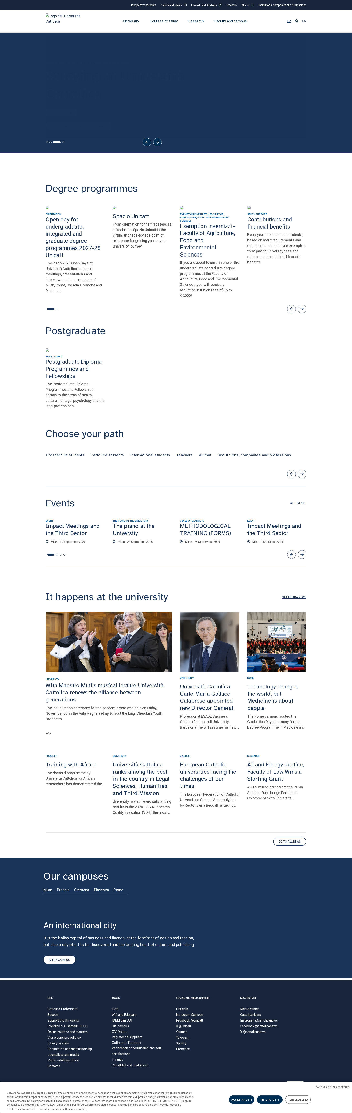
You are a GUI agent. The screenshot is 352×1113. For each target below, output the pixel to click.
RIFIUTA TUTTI (270, 1099)
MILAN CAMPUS (59, 959)
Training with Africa (71, 764)
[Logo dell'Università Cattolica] (65, 21)
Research (196, 21)
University (131, 21)
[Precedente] (147, 142)
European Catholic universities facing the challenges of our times (208, 775)
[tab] (47, 142)
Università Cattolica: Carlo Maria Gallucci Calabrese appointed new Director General (206, 697)
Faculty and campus (230, 21)
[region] (176, 1097)
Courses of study (164, 21)
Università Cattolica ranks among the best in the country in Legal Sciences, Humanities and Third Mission (141, 779)
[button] (289, 21)
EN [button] (304, 21)
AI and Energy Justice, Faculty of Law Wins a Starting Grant (275, 771)
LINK (50, 997)
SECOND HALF (248, 997)
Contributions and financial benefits (79, 119)
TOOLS (116, 997)
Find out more (61, 106)
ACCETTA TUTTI (241, 1099)
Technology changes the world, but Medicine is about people (272, 697)
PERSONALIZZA (298, 1099)
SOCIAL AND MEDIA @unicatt (192, 997)
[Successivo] (157, 142)
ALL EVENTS (298, 503)
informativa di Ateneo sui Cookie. (67, 1108)
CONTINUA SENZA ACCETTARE (332, 1087)
